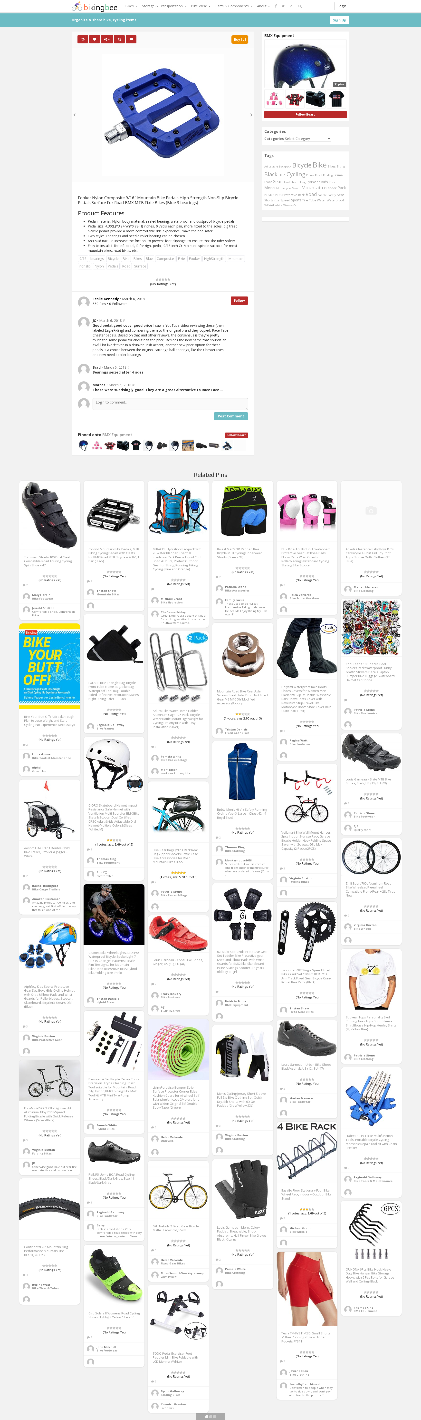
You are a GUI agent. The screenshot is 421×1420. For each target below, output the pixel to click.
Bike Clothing (363, 590)
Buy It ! (240, 39)
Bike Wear (199, 6)
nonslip (85, 266)
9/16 (82, 258)
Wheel (269, 205)
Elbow (310, 175)
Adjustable (271, 166)
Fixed (318, 175)
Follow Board (237, 435)
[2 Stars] (160, 279)
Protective (289, 195)
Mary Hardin (41, 595)
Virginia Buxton (300, 878)
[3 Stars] (163, 279)
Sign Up (339, 20)
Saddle (322, 195)
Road (126, 266)
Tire (305, 200)
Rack (301, 195)
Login (341, 6)
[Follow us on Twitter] (283, 6)
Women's (289, 205)
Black (270, 174)
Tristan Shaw (106, 590)
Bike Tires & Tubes (45, 1288)
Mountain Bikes (108, 594)
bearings (97, 258)
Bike (126, 258)
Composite (165, 258)
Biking (341, 166)
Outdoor (330, 188)
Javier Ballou (298, 1371)
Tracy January (171, 994)
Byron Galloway (172, 1391)
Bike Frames (105, 728)
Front (268, 182)
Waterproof (335, 200)
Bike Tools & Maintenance (51, 758)
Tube (312, 200)
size (277, 200)
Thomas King (106, 859)
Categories (274, 138)
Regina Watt (298, 740)
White (278, 205)
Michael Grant (171, 599)
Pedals (113, 266)
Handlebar (290, 182)
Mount (296, 188)
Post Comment (231, 416)
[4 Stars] (165, 279)
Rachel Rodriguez (45, 886)
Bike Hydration (172, 602)
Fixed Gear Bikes (237, 733)
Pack (341, 187)
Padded (269, 195)
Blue (149, 258)
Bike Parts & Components (243, 1395)
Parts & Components (232, 6)
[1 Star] (157, 279)
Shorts (269, 200)
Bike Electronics (365, 713)
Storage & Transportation (163, 6)
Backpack (285, 166)
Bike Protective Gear (304, 598)
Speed (285, 200)
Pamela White (171, 756)
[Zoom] (119, 39)
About (262, 6)
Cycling (296, 174)
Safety (332, 195)
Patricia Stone (235, 587)
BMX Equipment (117, 434)
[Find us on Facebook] (275, 6)
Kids (324, 181)
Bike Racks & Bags (174, 760)
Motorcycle (283, 188)
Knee (332, 182)
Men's (269, 187)
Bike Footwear (42, 598)
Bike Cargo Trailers (46, 889)
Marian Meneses (366, 587)
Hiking (301, 182)
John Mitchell (106, 1347)
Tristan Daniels (236, 729)
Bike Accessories (237, 590)
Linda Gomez (42, 754)
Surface (140, 266)
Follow (239, 300)
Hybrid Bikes (105, 1002)
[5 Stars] (168, 279)
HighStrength (214, 258)
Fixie (181, 258)
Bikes (130, 6)
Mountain (235, 258)
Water (321, 200)
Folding (328, 175)
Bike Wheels (362, 928)
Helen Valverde (300, 595)
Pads (278, 195)
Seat (340, 195)
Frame (338, 175)
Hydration (313, 182)
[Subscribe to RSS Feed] (291, 6)
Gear (277, 181)
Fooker (194, 258)
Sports (296, 200)
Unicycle (167, 1141)
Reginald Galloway (110, 725)
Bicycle (113, 258)
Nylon (99, 266)
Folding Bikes (299, 881)
